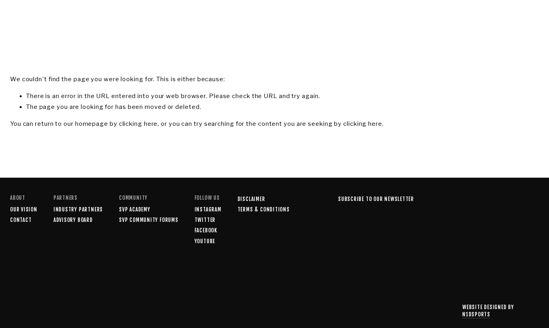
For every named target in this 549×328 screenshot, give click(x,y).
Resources (66, 19)
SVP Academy (115, 19)
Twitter (205, 220)
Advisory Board (73, 220)
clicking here (138, 123)
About (211, 19)
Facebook (206, 230)
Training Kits (168, 19)
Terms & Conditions (264, 209)
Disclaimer (251, 199)
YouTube (205, 241)
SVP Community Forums (148, 220)
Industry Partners (78, 209)
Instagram (208, 209)
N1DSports (476, 314)
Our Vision (23, 209)
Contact (246, 19)
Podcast (23, 19)
